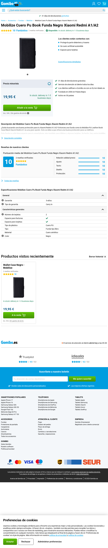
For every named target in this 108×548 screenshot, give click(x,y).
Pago (40, 422)
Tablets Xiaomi (80, 405)
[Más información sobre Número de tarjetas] (3, 214)
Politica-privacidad (7, 449)
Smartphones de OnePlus (47, 405)
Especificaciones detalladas (69, 62)
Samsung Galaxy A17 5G (10, 414)
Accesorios (12, 21)
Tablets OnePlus (81, 410)
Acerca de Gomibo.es (17, 479)
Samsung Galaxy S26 (8, 405)
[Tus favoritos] (99, 4)
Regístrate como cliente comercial (87, 424)
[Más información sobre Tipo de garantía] (3, 204)
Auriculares (5, 429)
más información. (82, 474)
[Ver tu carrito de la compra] (104, 4)
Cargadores (5, 427)
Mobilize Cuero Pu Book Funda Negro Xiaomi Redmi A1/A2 (56, 21)
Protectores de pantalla (9, 424)
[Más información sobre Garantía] (3, 200)
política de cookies (75, 535)
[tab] (27, 74)
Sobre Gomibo (6, 444)
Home (3, 21)
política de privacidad (58, 535)
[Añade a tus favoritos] (49, 83)
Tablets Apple (80, 400)
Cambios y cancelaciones (47, 432)
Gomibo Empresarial (82, 422)
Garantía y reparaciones (46, 434)
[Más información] (28, 113)
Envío (40, 429)
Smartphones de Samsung (47, 402)
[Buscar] (104, 10)
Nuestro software (7, 447)
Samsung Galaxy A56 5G (10, 407)
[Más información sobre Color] (3, 236)
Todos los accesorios (8, 436)
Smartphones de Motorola (47, 407)
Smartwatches (6, 434)
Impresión (40, 479)
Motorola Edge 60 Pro (9, 412)
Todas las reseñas (11, 181)
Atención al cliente (47, 419)
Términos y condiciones (74, 479)
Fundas (21, 21)
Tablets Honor (80, 407)
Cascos (3, 432)
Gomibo (4, 441)
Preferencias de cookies (55, 479)
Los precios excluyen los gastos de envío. (85, 472)
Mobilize (29, 21)
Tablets (79, 397)
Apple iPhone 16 (7, 402)
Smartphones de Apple (46, 400)
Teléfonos (43, 397)
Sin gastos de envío (17, 321)
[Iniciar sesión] (93, 4)
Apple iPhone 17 (7, 400)
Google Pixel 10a (7, 410)
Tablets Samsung (81, 402)
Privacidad (31, 479)
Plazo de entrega (44, 427)
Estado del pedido (44, 424)
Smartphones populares (13, 397)
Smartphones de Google (46, 410)
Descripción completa (13, 138)
